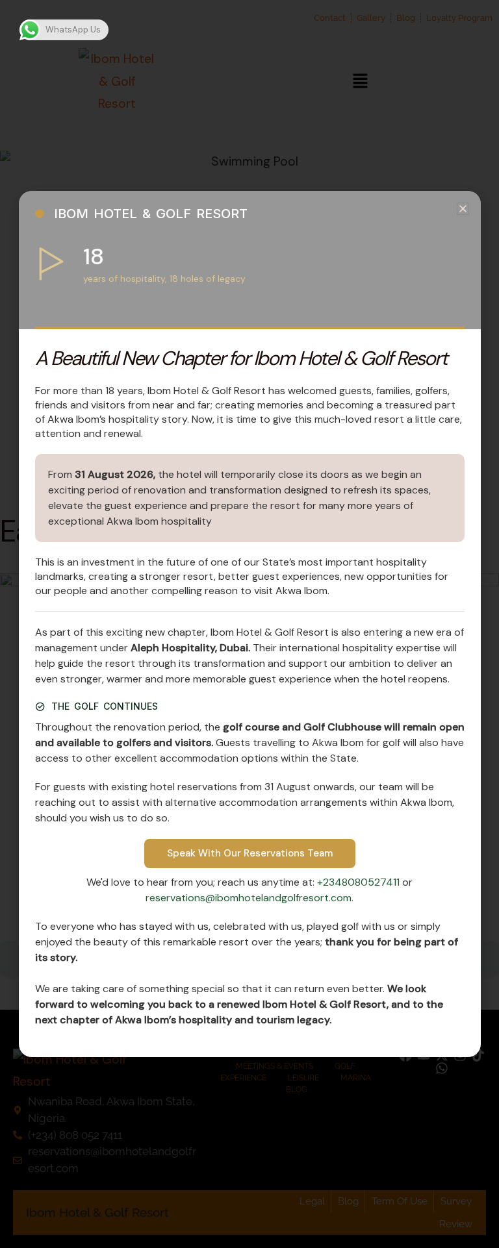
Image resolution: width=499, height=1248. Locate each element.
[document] (249, 624)
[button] (463, 209)
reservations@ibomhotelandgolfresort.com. (249, 898)
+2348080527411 (359, 882)
